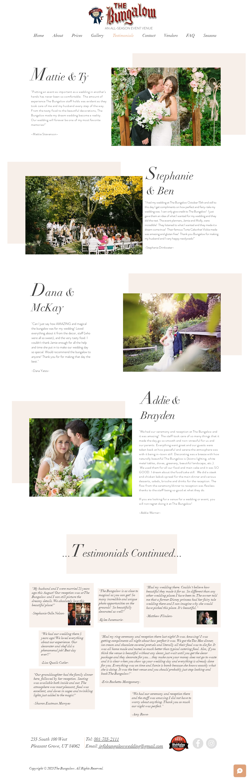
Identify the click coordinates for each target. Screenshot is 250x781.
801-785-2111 (106, 739)
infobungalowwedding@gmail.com (130, 746)
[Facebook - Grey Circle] (198, 743)
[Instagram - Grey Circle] (211, 743)
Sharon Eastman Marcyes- (53, 703)
